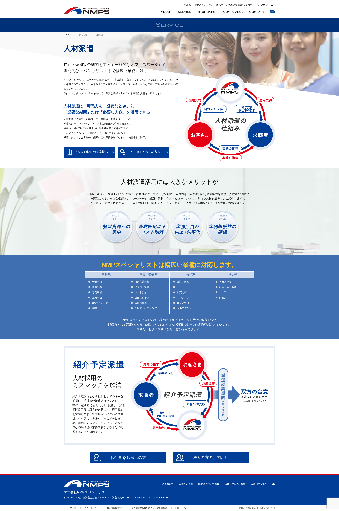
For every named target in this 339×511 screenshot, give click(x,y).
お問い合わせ (181, 508)
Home (68, 34)
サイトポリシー (91, 508)
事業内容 (83, 34)
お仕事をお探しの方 (128, 457)
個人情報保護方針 (115, 508)
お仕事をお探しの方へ (145, 152)
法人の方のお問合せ (211, 457)
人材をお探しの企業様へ (91, 152)
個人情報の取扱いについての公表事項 (149, 508)
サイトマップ (70, 508)
